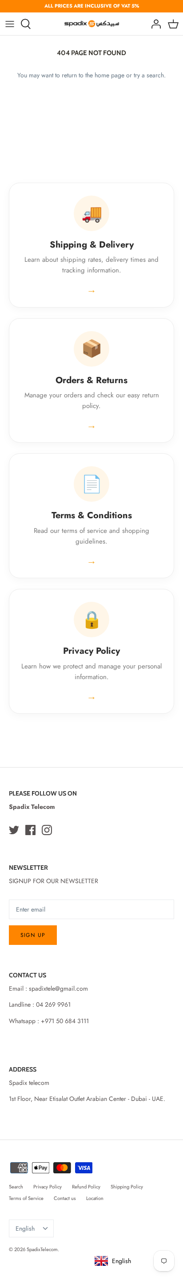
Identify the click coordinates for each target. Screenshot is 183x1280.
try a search (149, 75)
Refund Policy (86, 1186)
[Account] (153, 24)
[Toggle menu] (10, 24)
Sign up (32, 935)
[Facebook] (30, 830)
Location (94, 1198)
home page (109, 75)
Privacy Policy (47, 1186)
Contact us (65, 1198)
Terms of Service (26, 1198)
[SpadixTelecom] (91, 24)
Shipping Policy (127, 1186)
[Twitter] (14, 830)
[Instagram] (47, 830)
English (25, 1228)
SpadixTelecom (42, 1249)
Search (16, 1186)
